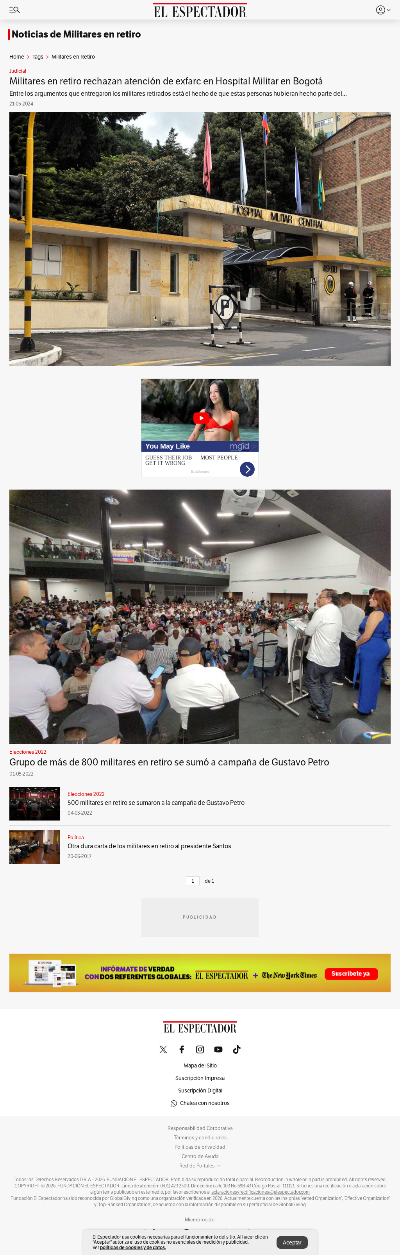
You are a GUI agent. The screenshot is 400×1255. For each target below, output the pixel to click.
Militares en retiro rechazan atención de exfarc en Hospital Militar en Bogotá (166, 81)
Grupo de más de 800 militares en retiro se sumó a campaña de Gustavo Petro (169, 762)
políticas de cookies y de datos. (133, 1247)
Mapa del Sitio (200, 1065)
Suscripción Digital (200, 1090)
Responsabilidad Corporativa (200, 1128)
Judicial (17, 71)
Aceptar (292, 1242)
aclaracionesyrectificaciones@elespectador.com (260, 1192)
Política (76, 838)
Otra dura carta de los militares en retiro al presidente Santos (149, 846)
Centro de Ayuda (200, 1156)
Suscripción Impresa (200, 1078)
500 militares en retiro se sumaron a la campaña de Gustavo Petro (156, 803)
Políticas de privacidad (200, 1147)
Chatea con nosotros (205, 1103)
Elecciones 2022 (27, 752)
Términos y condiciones (200, 1138)
